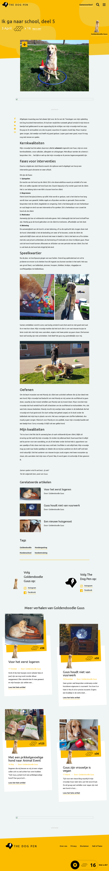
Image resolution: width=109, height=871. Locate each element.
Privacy (74, 846)
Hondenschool (25, 553)
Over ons (63, 846)
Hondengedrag (41, 547)
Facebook (32, 592)
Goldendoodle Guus (99, 34)
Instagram (32, 588)
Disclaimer (84, 846)
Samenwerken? (86, 5)
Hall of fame (97, 846)
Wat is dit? (36, 29)
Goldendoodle (26, 547)
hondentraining (41, 553)
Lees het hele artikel (16, 687)
